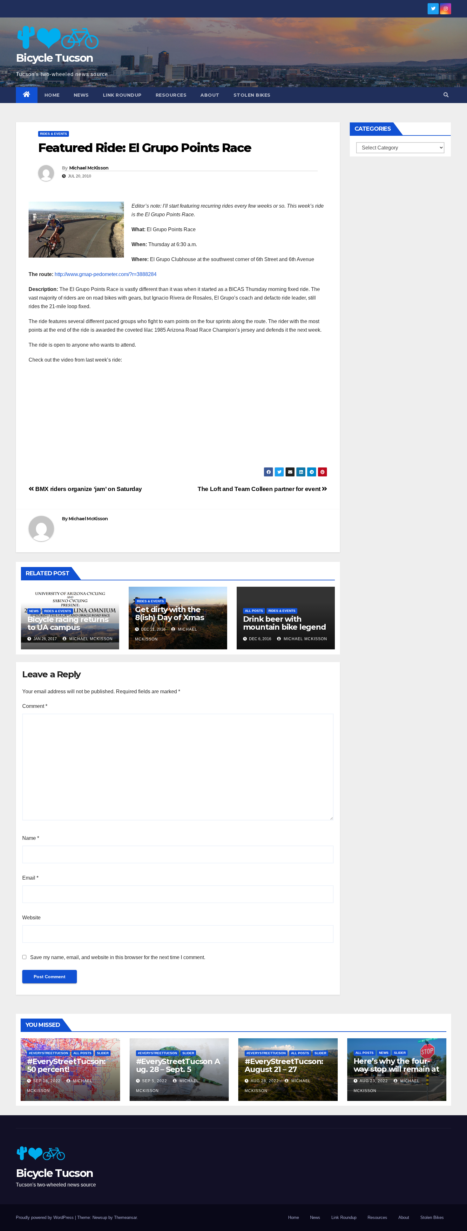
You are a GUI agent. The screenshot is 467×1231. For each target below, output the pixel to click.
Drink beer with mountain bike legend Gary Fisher (284, 627)
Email (30, 878)
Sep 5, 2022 (154, 1081)
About (210, 95)
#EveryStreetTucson (48, 1053)
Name (30, 838)
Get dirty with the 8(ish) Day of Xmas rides (169, 617)
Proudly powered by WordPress (45, 1217)
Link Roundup (122, 95)
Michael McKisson (89, 168)
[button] (446, 95)
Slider (103, 1053)
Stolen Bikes (252, 95)
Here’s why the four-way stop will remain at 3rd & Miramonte (396, 1069)
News (81, 95)
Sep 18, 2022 (47, 1081)
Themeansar (125, 1217)
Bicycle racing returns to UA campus (67, 623)
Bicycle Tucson (54, 58)
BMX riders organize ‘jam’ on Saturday (88, 489)
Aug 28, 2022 (265, 1081)
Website (31, 917)
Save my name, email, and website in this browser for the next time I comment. (117, 957)
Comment (34, 706)
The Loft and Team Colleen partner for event (260, 489)
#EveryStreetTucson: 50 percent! (66, 1065)
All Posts (254, 610)
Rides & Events (53, 133)
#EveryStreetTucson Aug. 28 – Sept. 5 (178, 1065)
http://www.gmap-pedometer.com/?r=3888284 (106, 274)
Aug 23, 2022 (374, 1081)
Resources (171, 95)
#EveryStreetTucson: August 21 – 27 (284, 1065)
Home (52, 95)
